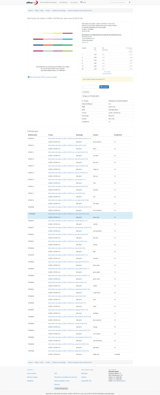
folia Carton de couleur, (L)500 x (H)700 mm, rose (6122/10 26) (67, 296)
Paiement (57, 384)
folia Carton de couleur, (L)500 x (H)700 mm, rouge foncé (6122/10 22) (69, 289)
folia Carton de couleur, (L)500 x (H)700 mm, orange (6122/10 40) (67, 323)
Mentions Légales (32, 377)
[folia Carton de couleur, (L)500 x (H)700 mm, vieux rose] (53, 42)
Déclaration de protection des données (65, 377)
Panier (84, 2)
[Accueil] (32, 2)
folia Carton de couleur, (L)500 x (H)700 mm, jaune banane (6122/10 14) (69, 138)
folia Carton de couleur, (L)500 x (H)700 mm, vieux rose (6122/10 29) (68, 214)
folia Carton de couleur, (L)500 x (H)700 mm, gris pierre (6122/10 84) (68, 344)
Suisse (83, 381)
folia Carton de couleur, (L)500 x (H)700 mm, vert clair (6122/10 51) (68, 152)
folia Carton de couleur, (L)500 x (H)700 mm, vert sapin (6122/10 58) (68, 200)
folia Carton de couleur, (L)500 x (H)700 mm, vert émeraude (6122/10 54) (70, 337)
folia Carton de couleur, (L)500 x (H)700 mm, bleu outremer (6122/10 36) (69, 316)
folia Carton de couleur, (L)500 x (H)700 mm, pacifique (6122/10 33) (68, 310)
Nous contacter (31, 373)
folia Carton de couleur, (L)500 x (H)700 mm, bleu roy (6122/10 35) (68, 173)
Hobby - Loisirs (39, 10)
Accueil (30, 10)
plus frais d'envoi (107, 73)
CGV (55, 373)
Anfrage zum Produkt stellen (91, 96)
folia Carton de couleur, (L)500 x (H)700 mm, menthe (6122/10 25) (67, 221)
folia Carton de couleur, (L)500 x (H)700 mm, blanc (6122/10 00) (67, 145)
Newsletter (30, 381)
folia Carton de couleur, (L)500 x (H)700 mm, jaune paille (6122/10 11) (69, 269)
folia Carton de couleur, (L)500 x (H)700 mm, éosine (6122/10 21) (67, 282)
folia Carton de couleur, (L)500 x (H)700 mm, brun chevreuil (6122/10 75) (69, 207)
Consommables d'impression (48, 2)
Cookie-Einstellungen (61, 388)
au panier (105, 87)
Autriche (83, 377)
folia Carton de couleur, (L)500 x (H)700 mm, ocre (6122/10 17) (67, 179)
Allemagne (84, 373)
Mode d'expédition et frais (61, 381)
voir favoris (86, 92)
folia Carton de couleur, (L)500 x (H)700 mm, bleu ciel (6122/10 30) (68, 159)
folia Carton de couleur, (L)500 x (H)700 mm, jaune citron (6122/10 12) (69, 275)
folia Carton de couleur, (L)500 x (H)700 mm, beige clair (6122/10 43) (68, 351)
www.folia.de (85, 42)
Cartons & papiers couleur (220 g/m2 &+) (80, 10)
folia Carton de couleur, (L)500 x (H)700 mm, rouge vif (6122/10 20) (68, 166)
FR (90, 381)
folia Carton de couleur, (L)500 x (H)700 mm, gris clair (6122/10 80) (68, 234)
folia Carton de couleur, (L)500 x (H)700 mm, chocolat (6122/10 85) (68, 186)
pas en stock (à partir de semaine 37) (94, 79)
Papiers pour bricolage (59, 10)
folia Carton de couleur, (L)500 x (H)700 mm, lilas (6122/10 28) (66, 248)
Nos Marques (64, 2)
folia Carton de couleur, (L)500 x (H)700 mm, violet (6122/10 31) (67, 303)
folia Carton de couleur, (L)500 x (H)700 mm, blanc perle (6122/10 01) (68, 262)
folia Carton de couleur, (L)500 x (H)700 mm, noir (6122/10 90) (66, 193)
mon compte (74, 2)
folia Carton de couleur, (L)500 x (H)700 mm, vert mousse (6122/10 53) (69, 330)
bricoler (48, 10)
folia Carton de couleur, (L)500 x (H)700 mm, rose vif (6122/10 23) (67, 241)
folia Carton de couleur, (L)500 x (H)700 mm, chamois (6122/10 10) (68, 255)
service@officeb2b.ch (119, 381)
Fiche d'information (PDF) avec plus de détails (43, 77)
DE (87, 381)
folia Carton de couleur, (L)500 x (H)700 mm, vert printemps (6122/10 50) (69, 227)
